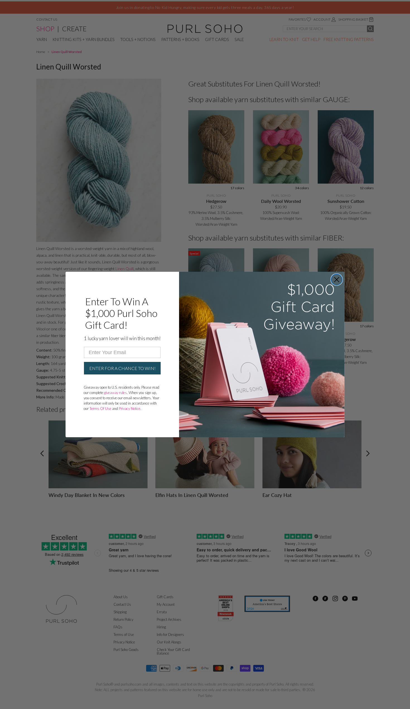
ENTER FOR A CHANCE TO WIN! (122, 368)
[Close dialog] (336, 279)
